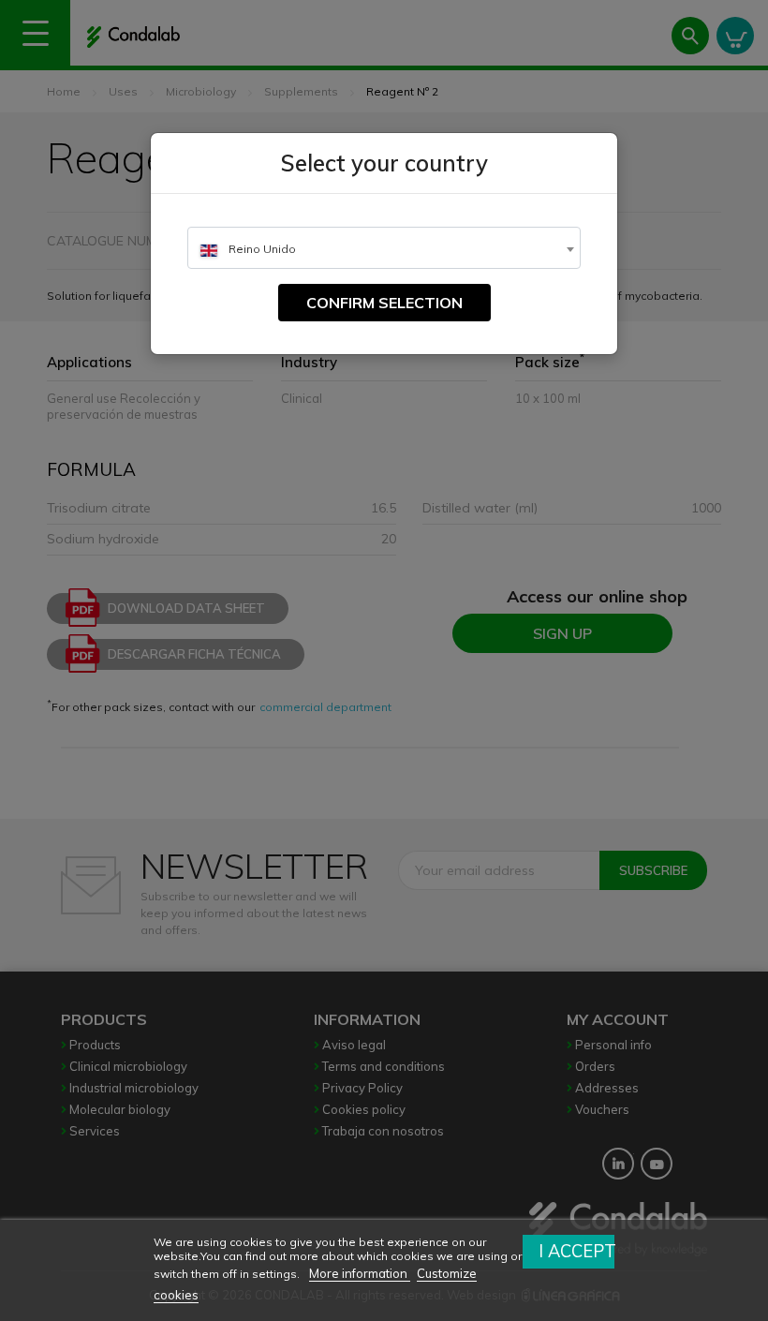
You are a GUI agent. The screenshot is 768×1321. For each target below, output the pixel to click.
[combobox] (384, 248)
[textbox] (384, 249)
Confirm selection (384, 302)
